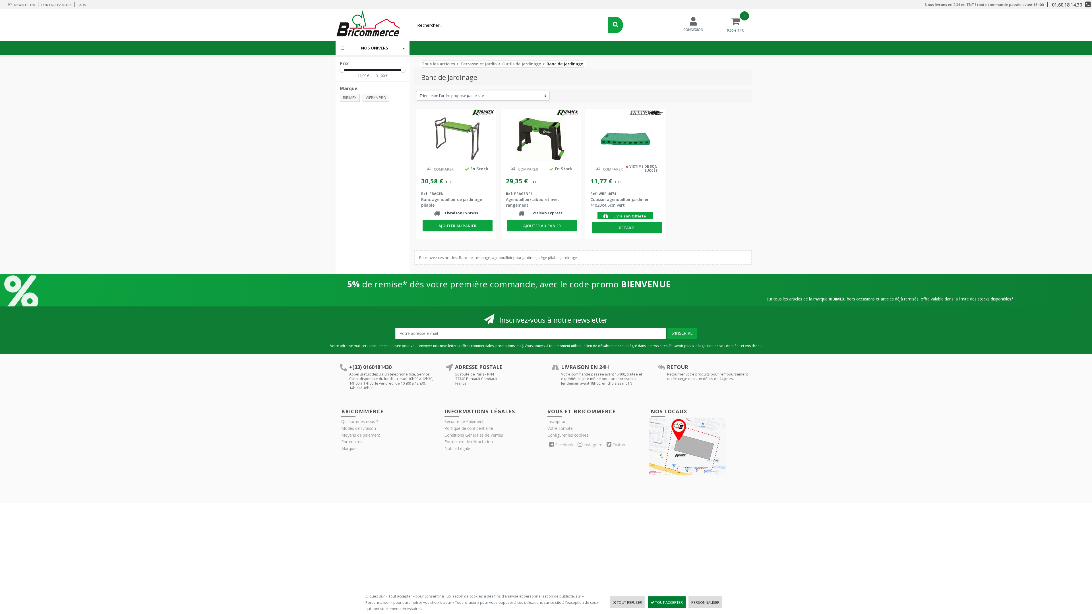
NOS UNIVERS (374, 48)
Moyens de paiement (360, 435)
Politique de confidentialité (468, 428)
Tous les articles (438, 64)
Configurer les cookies (567, 435)
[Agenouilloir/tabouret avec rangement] (541, 139)
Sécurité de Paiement (464, 421)
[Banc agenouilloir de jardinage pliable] (456, 139)
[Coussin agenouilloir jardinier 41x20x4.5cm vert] (625, 139)
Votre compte (560, 428)
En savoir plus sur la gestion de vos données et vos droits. (715, 345)
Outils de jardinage (521, 64)
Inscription (556, 421)
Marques (349, 448)
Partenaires (351, 441)
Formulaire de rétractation (468, 441)
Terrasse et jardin (478, 64)
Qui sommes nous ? (359, 421)
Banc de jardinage (565, 64)
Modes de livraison (358, 428)
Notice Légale (457, 448)
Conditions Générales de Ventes (473, 435)
